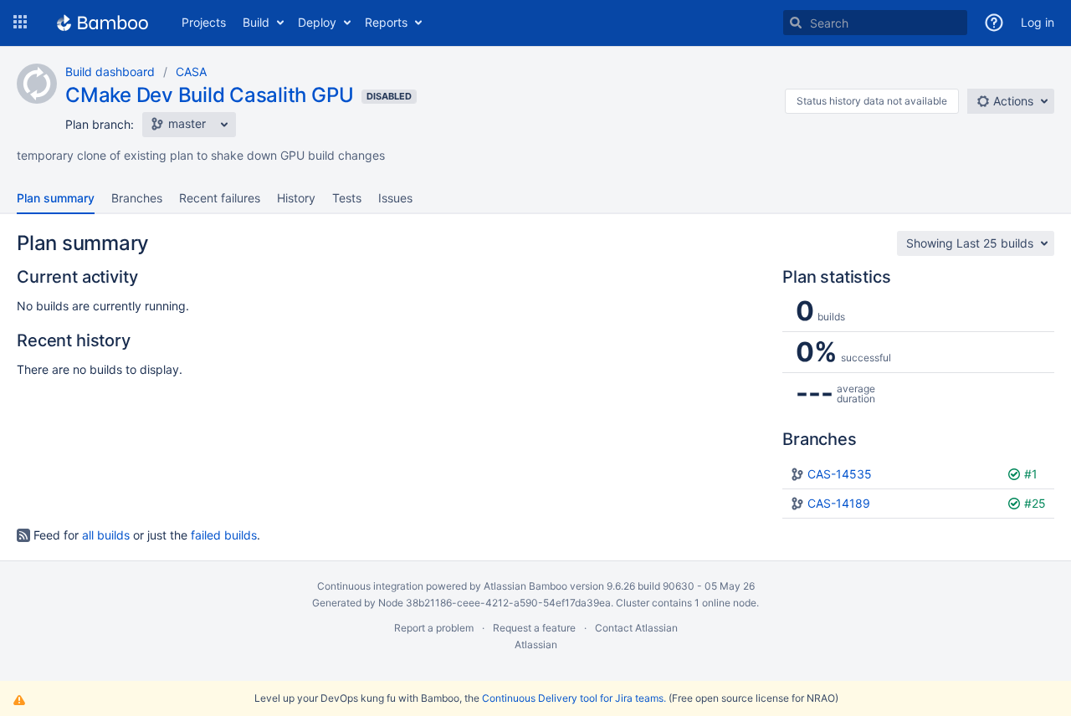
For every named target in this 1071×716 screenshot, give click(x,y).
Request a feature (534, 627)
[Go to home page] (102, 22)
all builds (106, 535)
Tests (346, 198)
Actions (1011, 101)
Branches (136, 198)
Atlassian (536, 644)
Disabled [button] (389, 96)
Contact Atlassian (636, 627)
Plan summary (56, 198)
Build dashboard (110, 71)
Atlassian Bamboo (525, 586)
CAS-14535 (839, 474)
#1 (1031, 474)
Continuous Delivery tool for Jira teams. (574, 698)
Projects (204, 22)
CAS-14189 (838, 503)
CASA (191, 71)
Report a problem (434, 627)
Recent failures (219, 198)
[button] (20, 22)
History (296, 198)
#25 (1035, 503)
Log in (1037, 22)
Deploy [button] (317, 22)
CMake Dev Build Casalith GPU (209, 95)
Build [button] (256, 22)
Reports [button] (386, 22)
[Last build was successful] (1015, 474)
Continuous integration (370, 586)
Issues (395, 198)
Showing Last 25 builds (969, 243)
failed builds (224, 535)
